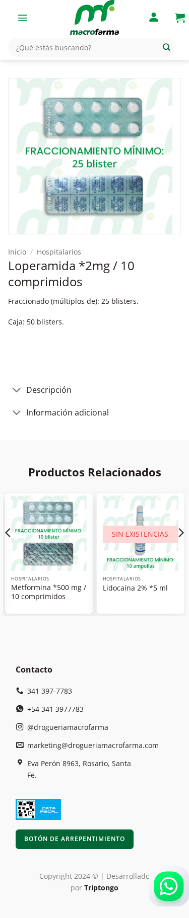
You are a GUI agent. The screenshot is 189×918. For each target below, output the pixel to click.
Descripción (49, 389)
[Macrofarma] (95, 17)
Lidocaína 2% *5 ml (135, 588)
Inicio (17, 252)
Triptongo (101, 887)
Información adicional (67, 412)
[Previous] (9, 552)
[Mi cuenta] (154, 18)
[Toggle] (17, 391)
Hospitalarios (59, 252)
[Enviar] (166, 47)
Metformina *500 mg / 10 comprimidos (48, 592)
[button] (22, 17)
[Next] (180, 552)
